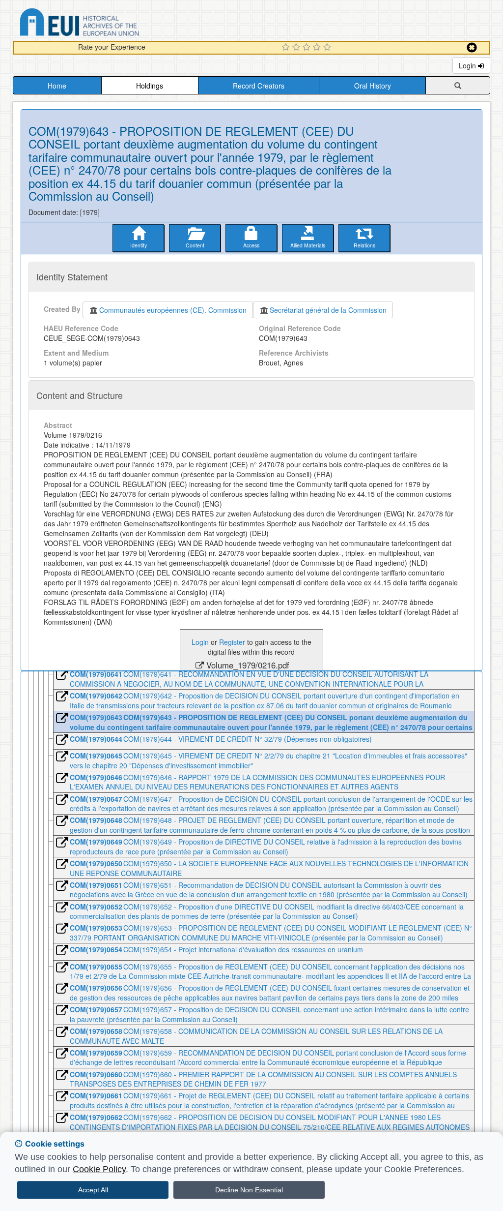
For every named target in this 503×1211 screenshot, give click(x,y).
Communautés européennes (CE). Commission (173, 310)
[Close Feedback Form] (472, 47)
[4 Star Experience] (318, 48)
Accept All (93, 1190)
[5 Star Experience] (328, 48)
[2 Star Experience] (297, 48)
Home (57, 86)
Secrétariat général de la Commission (328, 310)
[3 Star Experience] (308, 48)
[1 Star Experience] (287, 48)
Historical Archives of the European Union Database (107, 24)
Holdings (149, 86)
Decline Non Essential (249, 1190)
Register (232, 642)
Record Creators (258, 86)
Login (468, 65)
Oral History (372, 86)
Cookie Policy (99, 1169)
